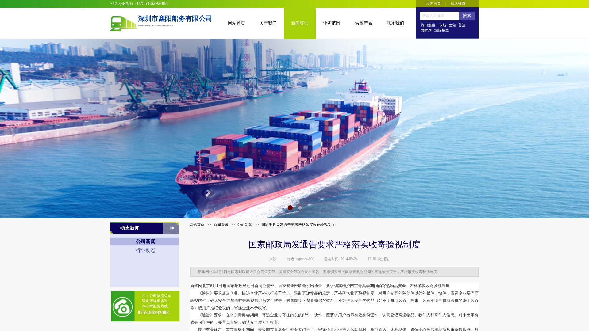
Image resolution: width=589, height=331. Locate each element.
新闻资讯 (221, 225)
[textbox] (439, 16)
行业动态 (146, 250)
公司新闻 (244, 225)
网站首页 (197, 225)
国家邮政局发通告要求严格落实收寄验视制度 (298, 225)
